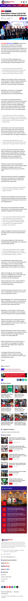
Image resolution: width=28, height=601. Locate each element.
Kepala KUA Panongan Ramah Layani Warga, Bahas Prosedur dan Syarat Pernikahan (16, 519)
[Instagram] (7, 587)
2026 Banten (9, 369)
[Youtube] (10, 587)
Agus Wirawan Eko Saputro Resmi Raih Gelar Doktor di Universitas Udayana (20, 396)
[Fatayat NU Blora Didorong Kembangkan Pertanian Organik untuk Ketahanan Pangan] (4, 481)
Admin (5, 18)
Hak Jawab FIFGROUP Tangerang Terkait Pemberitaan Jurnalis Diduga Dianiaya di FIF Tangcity (16, 529)
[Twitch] (12, 587)
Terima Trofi (21, 371)
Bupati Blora (5, 371)
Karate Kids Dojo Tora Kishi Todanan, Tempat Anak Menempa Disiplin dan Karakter (20, 424)
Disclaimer (3, 574)
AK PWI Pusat (17, 369)
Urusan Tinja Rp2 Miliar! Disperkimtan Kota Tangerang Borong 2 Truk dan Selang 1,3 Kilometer (16, 524)
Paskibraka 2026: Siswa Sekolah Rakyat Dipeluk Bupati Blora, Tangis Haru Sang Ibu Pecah (18, 456)
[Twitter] (20, 380)
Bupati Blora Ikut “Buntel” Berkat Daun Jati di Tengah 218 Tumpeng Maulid (20, 410)
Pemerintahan (8, 11)
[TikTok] (17, 587)
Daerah (2, 11)
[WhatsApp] (26, 380)
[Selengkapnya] (14, 540)
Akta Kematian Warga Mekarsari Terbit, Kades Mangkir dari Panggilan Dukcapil (16, 509)
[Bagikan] (26, 18)
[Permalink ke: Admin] (2, 18)
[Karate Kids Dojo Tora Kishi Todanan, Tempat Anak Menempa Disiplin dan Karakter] (21, 417)
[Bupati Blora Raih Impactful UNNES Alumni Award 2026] (4, 473)
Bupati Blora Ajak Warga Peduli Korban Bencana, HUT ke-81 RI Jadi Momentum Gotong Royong (17, 448)
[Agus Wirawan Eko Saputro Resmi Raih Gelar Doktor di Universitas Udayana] (21, 389)
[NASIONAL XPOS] (9, 2)
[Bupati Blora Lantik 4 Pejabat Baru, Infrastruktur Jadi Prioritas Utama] (4, 465)
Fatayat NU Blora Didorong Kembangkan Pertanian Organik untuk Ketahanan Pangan (17, 480)
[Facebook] (18, 380)
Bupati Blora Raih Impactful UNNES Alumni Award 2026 (17, 472)
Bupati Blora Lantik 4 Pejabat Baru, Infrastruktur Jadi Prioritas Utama (17, 464)
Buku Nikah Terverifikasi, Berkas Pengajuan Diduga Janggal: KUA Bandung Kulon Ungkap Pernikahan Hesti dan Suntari (7, 396)
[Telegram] (23, 380)
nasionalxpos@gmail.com (9, 557)
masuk (8, 432)
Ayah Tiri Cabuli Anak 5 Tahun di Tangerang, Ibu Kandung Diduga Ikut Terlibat (16, 514)
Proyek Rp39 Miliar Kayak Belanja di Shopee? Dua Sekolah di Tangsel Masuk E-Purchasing (7, 424)
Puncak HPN (13, 371)
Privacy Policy (4, 579)
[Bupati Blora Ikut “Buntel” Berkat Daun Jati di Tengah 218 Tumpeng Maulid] (21, 403)
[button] (21, 2)
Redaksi (3, 581)
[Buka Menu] (24, 2)
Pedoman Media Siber (6, 577)
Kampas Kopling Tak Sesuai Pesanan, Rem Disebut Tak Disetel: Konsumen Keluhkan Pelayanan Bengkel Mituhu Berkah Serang (6, 410)
